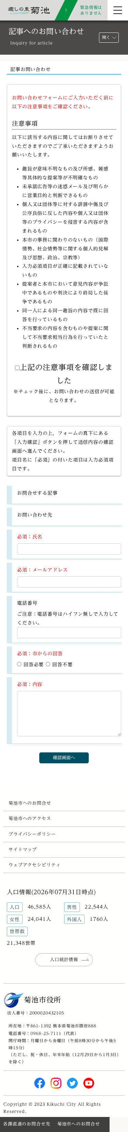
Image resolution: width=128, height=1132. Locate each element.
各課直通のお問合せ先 (27, 1124)
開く (106, 37)
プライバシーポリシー (32, 834)
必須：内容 (29, 684)
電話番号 (27, 602)
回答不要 (61, 664)
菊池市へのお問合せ (30, 803)
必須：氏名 (29, 536)
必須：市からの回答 (40, 653)
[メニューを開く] (118, 10)
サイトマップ (23, 849)
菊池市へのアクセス (30, 818)
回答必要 (33, 664)
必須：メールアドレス (42, 569)
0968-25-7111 (45, 1033)
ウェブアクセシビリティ (35, 865)
